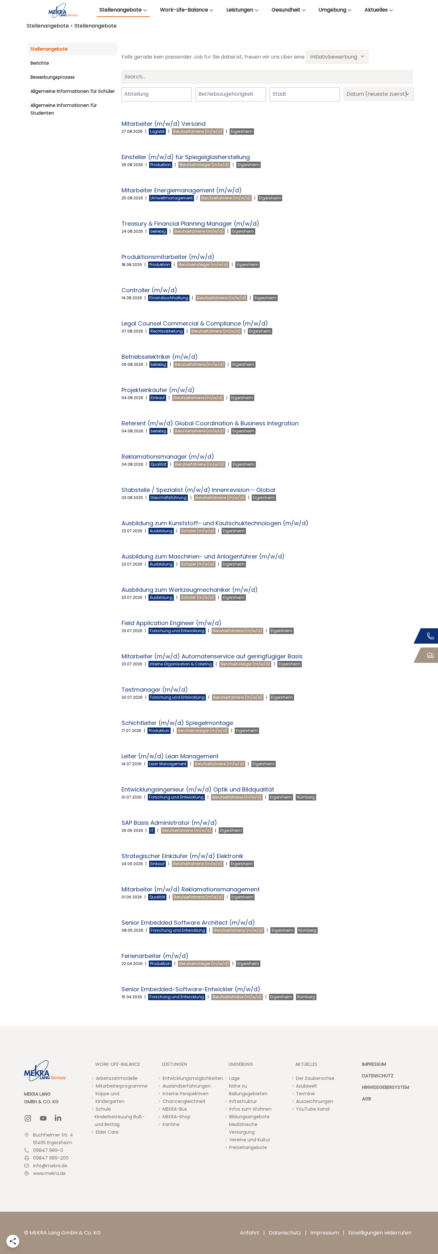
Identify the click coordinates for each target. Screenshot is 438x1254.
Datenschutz (285, 1232)
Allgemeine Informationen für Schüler (72, 91)
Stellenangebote (120, 9)
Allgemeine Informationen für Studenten (63, 109)
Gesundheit (286, 9)
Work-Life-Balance (184, 9)
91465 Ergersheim (52, 1142)
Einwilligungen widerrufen (379, 1232)
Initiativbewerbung (333, 56)
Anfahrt (249, 1232)
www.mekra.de (49, 1173)
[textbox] (140, 94)
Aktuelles (376, 9)
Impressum (324, 1232)
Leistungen (239, 9)
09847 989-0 (48, 1150)
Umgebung (332, 9)
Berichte (39, 63)
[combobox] (157, 94)
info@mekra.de (50, 1165)
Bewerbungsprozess (52, 77)
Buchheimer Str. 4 (53, 1135)
